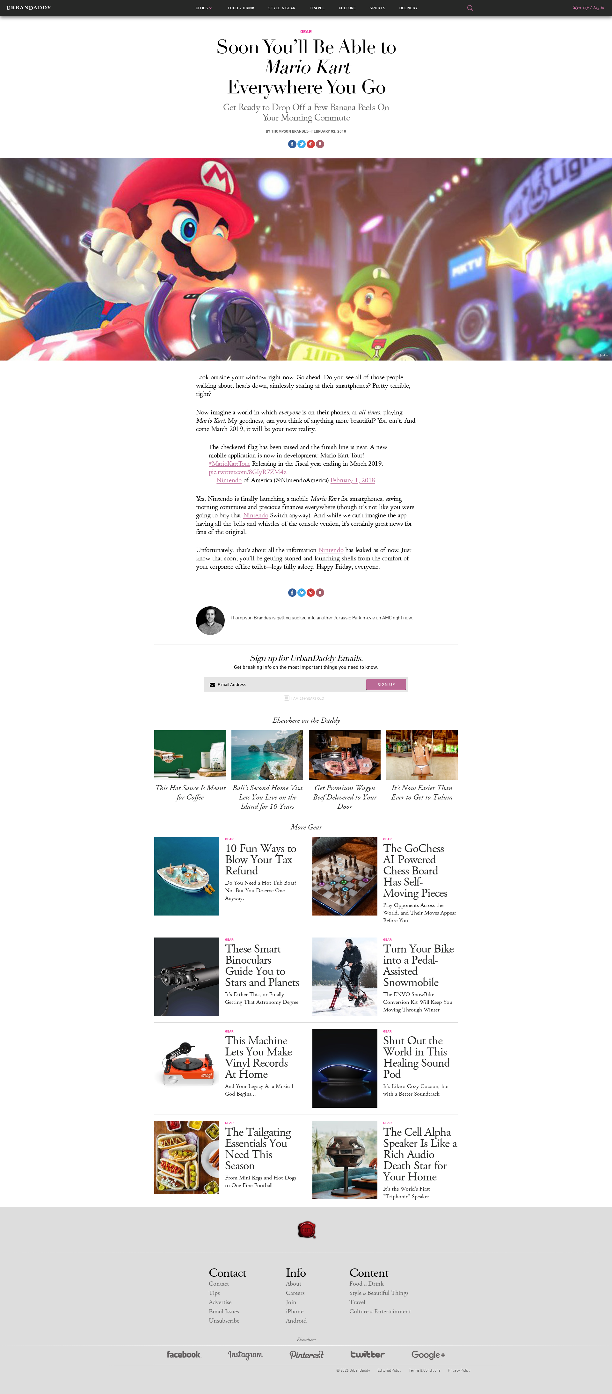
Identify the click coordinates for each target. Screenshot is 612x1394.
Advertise (220, 1302)
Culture (347, 8)
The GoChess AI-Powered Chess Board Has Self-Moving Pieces (415, 871)
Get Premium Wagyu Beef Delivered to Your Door (344, 797)
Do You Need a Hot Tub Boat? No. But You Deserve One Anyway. (260, 890)
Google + (428, 1356)
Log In (598, 7)
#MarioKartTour (229, 464)
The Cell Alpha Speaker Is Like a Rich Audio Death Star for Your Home (420, 1155)
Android (296, 1321)
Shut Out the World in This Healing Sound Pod (416, 1057)
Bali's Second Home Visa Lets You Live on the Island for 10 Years (267, 797)
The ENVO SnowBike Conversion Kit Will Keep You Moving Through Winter (417, 1002)
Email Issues (224, 1311)
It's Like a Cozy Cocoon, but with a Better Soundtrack (416, 1090)
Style (282, 8)
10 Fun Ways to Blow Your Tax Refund (260, 860)
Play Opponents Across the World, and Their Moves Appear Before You (419, 912)
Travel (317, 8)
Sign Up (581, 7)
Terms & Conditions (424, 1370)
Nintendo (229, 480)
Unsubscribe (224, 1321)
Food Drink (241, 8)
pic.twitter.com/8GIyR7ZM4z (247, 472)
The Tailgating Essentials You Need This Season (258, 1149)
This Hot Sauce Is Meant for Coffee (190, 792)
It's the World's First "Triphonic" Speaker (406, 1193)
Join (291, 1302)
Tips (214, 1293)
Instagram (245, 1356)
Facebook (184, 1356)
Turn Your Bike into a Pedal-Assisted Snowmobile (418, 965)
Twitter (368, 1356)
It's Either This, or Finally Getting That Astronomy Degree (261, 998)
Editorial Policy (389, 1370)
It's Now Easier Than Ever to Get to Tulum (422, 792)
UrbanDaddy (28, 8)
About (293, 1284)
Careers (295, 1293)
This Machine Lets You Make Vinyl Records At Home (258, 1057)
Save (311, 144)
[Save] (320, 144)
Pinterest (306, 1356)
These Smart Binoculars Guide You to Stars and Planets (262, 965)
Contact (219, 1284)
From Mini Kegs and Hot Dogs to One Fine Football (260, 1181)
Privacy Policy (459, 1370)
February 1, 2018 (353, 480)
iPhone (294, 1311)
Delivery (408, 8)
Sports (377, 8)
